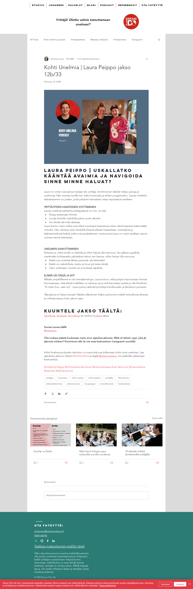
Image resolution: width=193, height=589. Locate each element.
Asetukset (165, 584)
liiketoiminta (123, 378)
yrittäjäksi (109, 378)
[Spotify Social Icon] (36, 541)
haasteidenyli (124, 383)
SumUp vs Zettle (43, 451)
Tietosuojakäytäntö (107, 585)
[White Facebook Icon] (47, 541)
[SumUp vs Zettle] (50, 435)
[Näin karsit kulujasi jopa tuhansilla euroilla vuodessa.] (96, 435)
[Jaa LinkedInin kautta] (59, 393)
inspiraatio (62, 378)
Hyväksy (180, 584)
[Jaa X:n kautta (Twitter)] (52, 393)
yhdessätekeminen (54, 383)
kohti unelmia (78, 378)
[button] (159, 39)
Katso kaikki (157, 418)
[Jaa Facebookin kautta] (45, 393)
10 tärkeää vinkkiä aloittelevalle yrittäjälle (137, 453)
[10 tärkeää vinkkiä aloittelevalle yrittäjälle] (142, 435)
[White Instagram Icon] (42, 541)
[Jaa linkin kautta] (66, 393)
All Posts (34, 39)
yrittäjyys (49, 378)
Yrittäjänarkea (119, 39)
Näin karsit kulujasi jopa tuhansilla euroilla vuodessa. (95, 453)
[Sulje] (189, 584)
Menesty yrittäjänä (99, 39)
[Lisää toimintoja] (147, 59)
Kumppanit (137, 39)
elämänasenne (73, 383)
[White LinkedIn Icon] (53, 541)
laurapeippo (90, 383)
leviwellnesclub (106, 383)
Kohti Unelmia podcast (54, 39)
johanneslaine (95, 378)
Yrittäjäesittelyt (78, 39)
